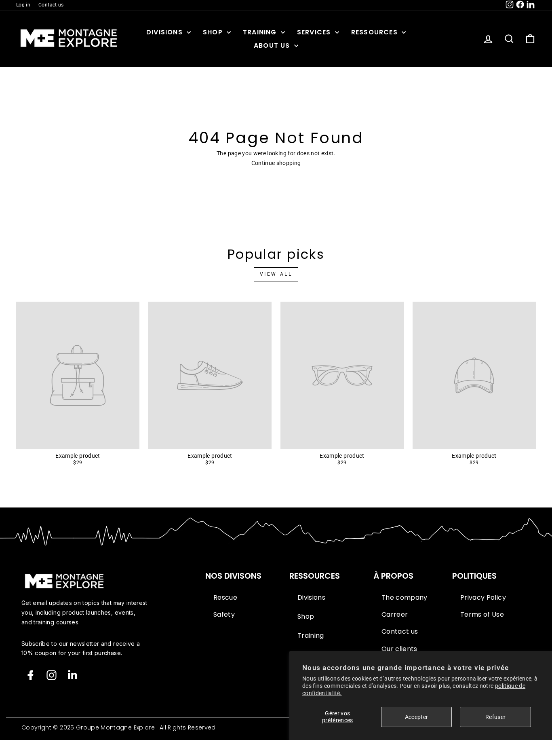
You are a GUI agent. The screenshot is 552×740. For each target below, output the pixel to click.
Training (261, 32)
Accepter (416, 717)
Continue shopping (276, 163)
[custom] (51, 675)
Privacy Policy (483, 597)
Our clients (399, 649)
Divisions (165, 32)
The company (404, 597)
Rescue (225, 597)
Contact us (51, 5)
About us (273, 45)
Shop (214, 32)
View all (276, 274)
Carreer (394, 614)
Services (315, 32)
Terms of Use (482, 614)
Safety (224, 614)
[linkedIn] (72, 675)
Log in (23, 5)
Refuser (495, 717)
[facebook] (30, 675)
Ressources (375, 32)
